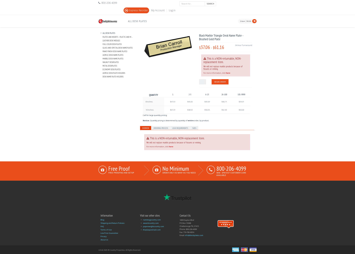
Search (210, 3)
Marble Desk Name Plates (113, 58)
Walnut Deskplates (111, 62)
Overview (145, 128)
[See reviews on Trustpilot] (225, 224)
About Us (104, 239)
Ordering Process (161, 128)
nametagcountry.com (152, 220)
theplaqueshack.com (152, 229)
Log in (172, 10)
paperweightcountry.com (153, 226)
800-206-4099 (231, 168)
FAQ (102, 226)
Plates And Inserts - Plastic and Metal (118, 37)
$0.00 (249, 21)
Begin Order (220, 82)
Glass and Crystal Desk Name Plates (118, 47)
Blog (102, 220)
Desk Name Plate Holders (113, 76)
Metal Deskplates (110, 65)
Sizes (194, 128)
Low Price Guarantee (109, 233)
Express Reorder (138, 10)
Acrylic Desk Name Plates (113, 55)
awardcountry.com (151, 223)
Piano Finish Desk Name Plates (115, 51)
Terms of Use (106, 229)
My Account (158, 10)
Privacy (104, 236)
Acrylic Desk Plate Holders (114, 73)
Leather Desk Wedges (111, 40)
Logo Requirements (180, 128)
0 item (242, 21)
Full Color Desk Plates (112, 44)
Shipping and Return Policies (113, 223)
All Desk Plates (137, 21)
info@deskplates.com (194, 235)
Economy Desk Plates (112, 69)
